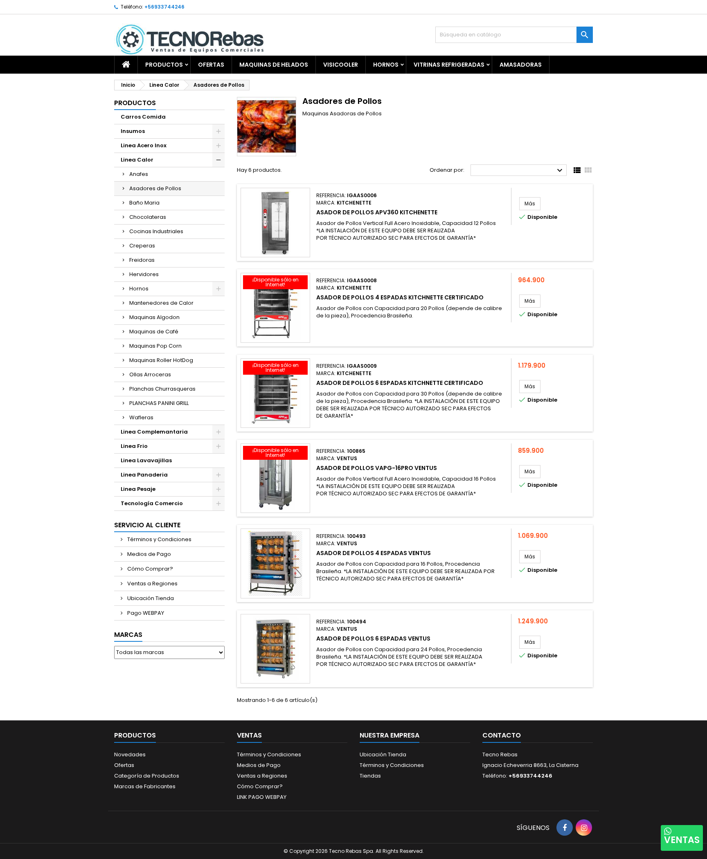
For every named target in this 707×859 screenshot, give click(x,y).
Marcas (128, 634)
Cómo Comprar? (149, 569)
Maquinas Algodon (154, 317)
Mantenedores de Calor (161, 303)
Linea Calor (137, 160)
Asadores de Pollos (155, 188)
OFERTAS (211, 65)
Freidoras (142, 260)
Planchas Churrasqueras (162, 389)
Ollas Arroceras (150, 374)
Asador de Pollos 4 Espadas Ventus (373, 553)
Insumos (133, 131)
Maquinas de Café (153, 331)
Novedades (130, 754)
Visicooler (340, 65)
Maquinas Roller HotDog (161, 360)
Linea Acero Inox (144, 145)
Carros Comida (143, 117)
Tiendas (370, 776)
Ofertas (124, 765)
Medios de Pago (148, 554)
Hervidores (144, 274)
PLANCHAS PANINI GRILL (159, 403)
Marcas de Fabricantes (145, 786)
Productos (164, 65)
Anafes (138, 174)
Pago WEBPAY (145, 613)
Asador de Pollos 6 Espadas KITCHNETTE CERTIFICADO (399, 383)
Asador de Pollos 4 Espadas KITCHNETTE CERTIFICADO (400, 297)
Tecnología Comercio (152, 503)
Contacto (501, 735)
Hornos (386, 65)
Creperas (142, 246)
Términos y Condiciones (158, 539)
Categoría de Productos (146, 776)
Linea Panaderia (144, 475)
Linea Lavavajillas (146, 460)
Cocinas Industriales (156, 231)
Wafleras (141, 417)
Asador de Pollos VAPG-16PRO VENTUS (376, 468)
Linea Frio (134, 446)
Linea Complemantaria (154, 432)
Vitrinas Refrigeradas (449, 65)
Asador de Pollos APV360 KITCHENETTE (376, 212)
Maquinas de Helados (273, 65)
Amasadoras (521, 65)
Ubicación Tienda (150, 598)
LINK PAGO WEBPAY (261, 797)
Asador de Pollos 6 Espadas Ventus (373, 638)
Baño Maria (144, 203)
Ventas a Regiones (152, 583)
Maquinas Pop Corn (155, 346)
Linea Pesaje (138, 489)
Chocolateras (147, 217)
